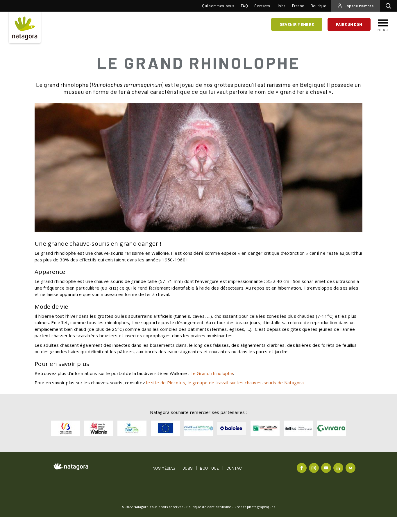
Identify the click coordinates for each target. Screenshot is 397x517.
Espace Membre (359, 5)
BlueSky (351, 467)
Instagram (314, 467)
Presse (298, 5)
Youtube (327, 467)
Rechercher (390, 5)
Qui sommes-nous (218, 5)
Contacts (262, 5)
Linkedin (339, 467)
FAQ (244, 5)
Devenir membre (297, 24)
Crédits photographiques (255, 507)
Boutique (318, 5)
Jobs (281, 5)
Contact (235, 468)
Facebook (302, 467)
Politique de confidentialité (208, 507)
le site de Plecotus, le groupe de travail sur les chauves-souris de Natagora (225, 382)
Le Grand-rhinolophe (211, 373)
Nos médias (164, 468)
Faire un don (349, 24)
